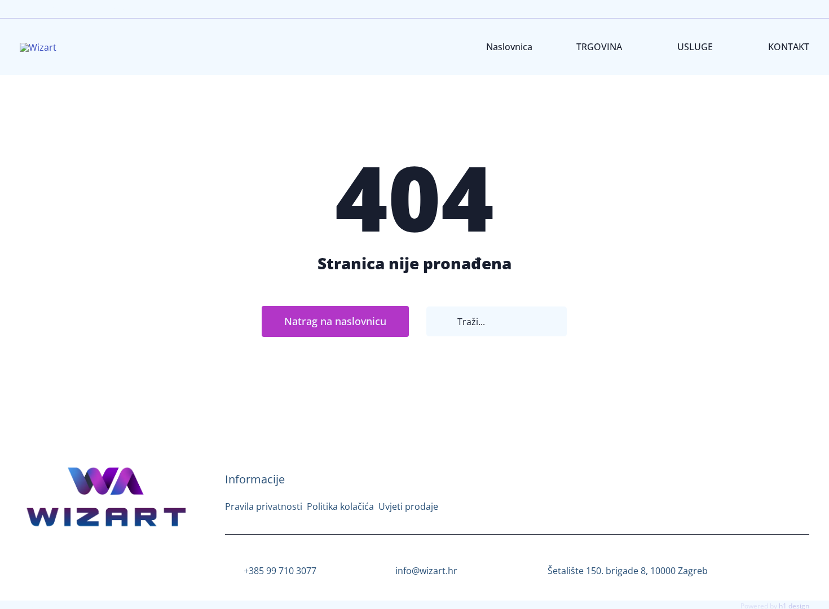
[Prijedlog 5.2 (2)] (106, 466)
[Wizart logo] (38, 47)
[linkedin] (123, 559)
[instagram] (89, 559)
